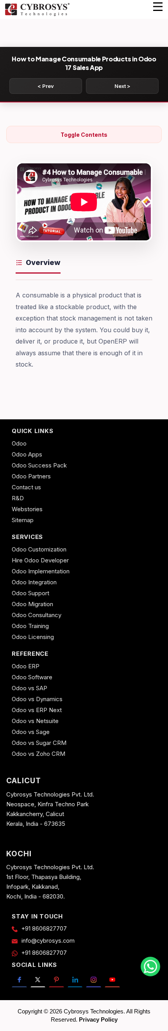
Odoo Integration (34, 582)
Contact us (26, 487)
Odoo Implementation (41, 571)
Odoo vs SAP (29, 688)
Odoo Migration (32, 604)
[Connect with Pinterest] (56, 979)
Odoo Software (32, 677)
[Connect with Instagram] (93, 979)
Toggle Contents (84, 134)
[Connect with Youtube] (112, 979)
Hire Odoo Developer (40, 560)
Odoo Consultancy (36, 615)
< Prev (46, 86)
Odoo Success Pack (39, 465)
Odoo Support (30, 593)
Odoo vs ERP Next (37, 710)
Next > (122, 86)
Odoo (19, 443)
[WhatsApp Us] (150, 966)
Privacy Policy (98, 1019)
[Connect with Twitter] (38, 979)
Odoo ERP (25, 666)
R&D (18, 498)
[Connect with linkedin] (75, 979)
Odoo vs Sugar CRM (39, 742)
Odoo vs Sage (31, 732)
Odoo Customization (39, 549)
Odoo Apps (27, 454)
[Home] (37, 14)
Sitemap (23, 520)
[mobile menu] (158, 6)
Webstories (27, 509)
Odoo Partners (31, 476)
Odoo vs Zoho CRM (38, 753)
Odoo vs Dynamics (37, 699)
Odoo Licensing (33, 637)
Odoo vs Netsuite (35, 721)
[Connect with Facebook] (19, 979)
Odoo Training (30, 626)
